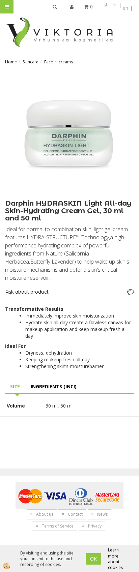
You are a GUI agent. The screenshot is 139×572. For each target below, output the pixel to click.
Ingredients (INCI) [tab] (54, 386)
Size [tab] (15, 386)
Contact (75, 514)
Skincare (30, 62)
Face (48, 62)
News (102, 514)
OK (93, 558)
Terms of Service (58, 526)
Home (11, 62)
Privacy (95, 526)
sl (105, 4)
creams (66, 62)
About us (44, 514)
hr (115, 4)
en (125, 8)
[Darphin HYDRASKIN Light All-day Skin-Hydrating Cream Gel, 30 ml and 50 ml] (69, 134)
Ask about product (27, 292)
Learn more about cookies (115, 558)
